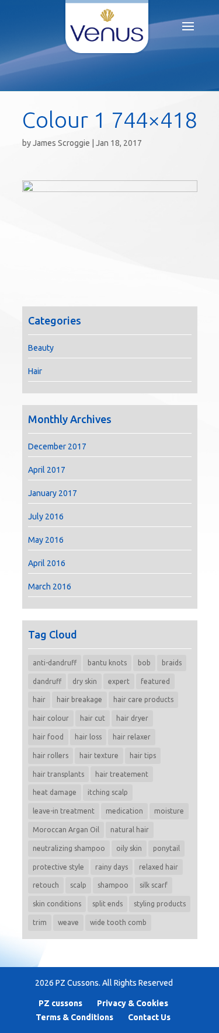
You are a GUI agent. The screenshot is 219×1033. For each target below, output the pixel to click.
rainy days (111, 867)
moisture (169, 811)
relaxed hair (158, 867)
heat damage (55, 792)
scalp (78, 885)
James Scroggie (61, 143)
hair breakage (79, 699)
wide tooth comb (118, 922)
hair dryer (132, 718)
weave (68, 922)
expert (119, 681)
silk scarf (154, 885)
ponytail (166, 848)
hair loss (88, 737)
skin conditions (57, 904)
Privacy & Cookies (132, 1003)
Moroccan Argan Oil (66, 829)
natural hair (129, 829)
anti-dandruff (55, 662)
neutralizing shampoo (69, 848)
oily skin (129, 848)
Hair (35, 371)
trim (40, 922)
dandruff (47, 681)
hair (39, 699)
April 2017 (46, 469)
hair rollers (50, 755)
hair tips (143, 755)
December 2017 (57, 446)
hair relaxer (132, 737)
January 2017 (52, 493)
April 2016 (46, 563)
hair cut (92, 718)
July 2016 (46, 516)
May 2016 (46, 540)
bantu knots (107, 662)
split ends (107, 904)
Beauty (41, 348)
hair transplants (58, 774)
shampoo (113, 885)
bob (144, 662)
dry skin (84, 681)
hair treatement (121, 774)
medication (124, 811)
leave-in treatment (64, 811)
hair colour (51, 718)
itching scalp (108, 792)
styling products (160, 904)
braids (172, 662)
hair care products (143, 699)
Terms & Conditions (74, 1017)
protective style (58, 867)
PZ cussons (60, 1003)
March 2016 (49, 586)
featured (155, 681)
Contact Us (149, 1017)
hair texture (99, 755)
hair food (48, 737)
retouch (46, 885)
